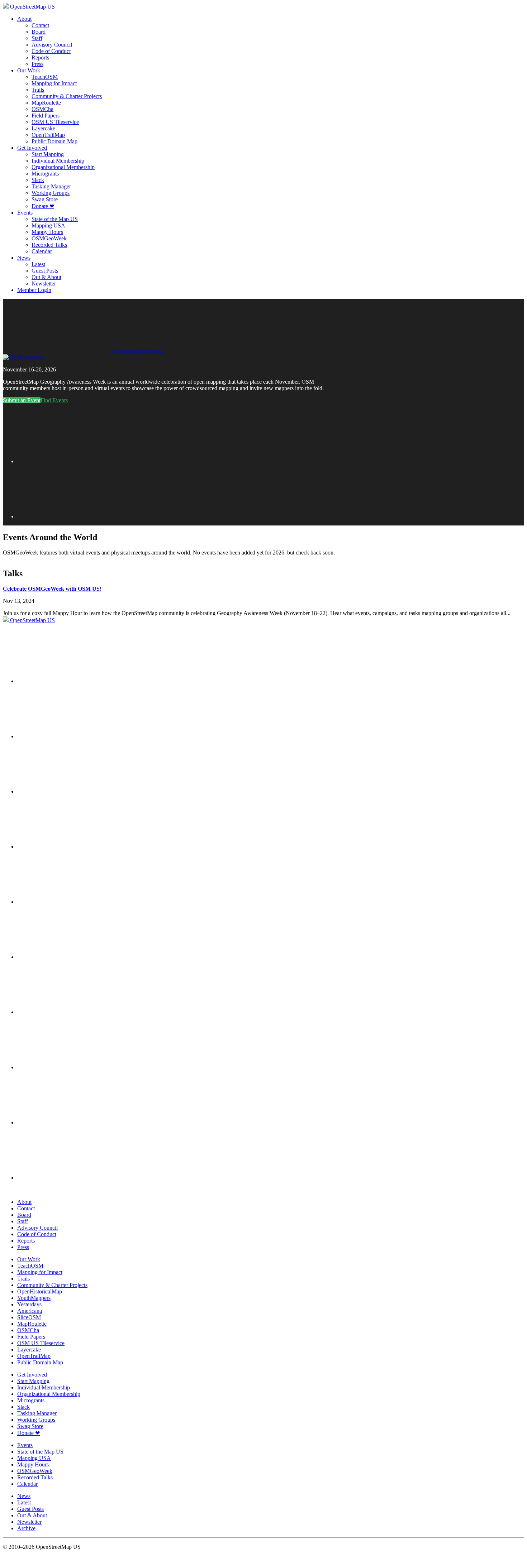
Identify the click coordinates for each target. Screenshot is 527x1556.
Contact (40, 25)
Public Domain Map (54, 141)
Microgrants (45, 174)
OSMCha (42, 109)
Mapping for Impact (54, 83)
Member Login (34, 290)
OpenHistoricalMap (39, 1291)
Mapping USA (48, 225)
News (23, 258)
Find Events (54, 400)
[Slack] (71, 681)
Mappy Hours (47, 232)
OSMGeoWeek (49, 238)
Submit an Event (22, 400)
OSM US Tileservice (55, 122)
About (24, 19)
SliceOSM (29, 1317)
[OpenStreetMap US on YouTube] (71, 791)
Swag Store (45, 199)
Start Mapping (48, 154)
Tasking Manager (51, 186)
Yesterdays (29, 1304)
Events (25, 213)
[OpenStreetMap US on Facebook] (71, 1012)
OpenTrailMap (48, 135)
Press (37, 64)
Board (39, 32)
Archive (26, 1528)
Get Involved (32, 148)
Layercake (43, 128)
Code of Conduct (51, 51)
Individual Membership (58, 161)
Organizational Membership (63, 167)
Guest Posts (45, 271)
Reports (40, 57)
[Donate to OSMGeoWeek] (71, 516)
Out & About (46, 277)
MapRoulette (46, 103)
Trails (38, 90)
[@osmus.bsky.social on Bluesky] (71, 957)
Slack (38, 180)
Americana (29, 1311)
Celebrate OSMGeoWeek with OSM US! (52, 589)
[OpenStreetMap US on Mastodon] (71, 902)
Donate (43, 206)
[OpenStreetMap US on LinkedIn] (71, 1067)
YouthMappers (34, 1298)
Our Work (28, 70)
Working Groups (51, 193)
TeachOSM (45, 77)
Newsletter (44, 283)
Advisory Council (52, 45)
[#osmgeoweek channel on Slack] (71, 461)
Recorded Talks (49, 245)
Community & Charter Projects (67, 96)
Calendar (42, 251)
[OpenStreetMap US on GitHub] (71, 736)
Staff (37, 38)
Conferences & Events (136, 351)
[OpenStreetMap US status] (71, 1178)
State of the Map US (55, 219)
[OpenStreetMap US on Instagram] (71, 847)
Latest (38, 264)
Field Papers (46, 115)
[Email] (71, 1122)
